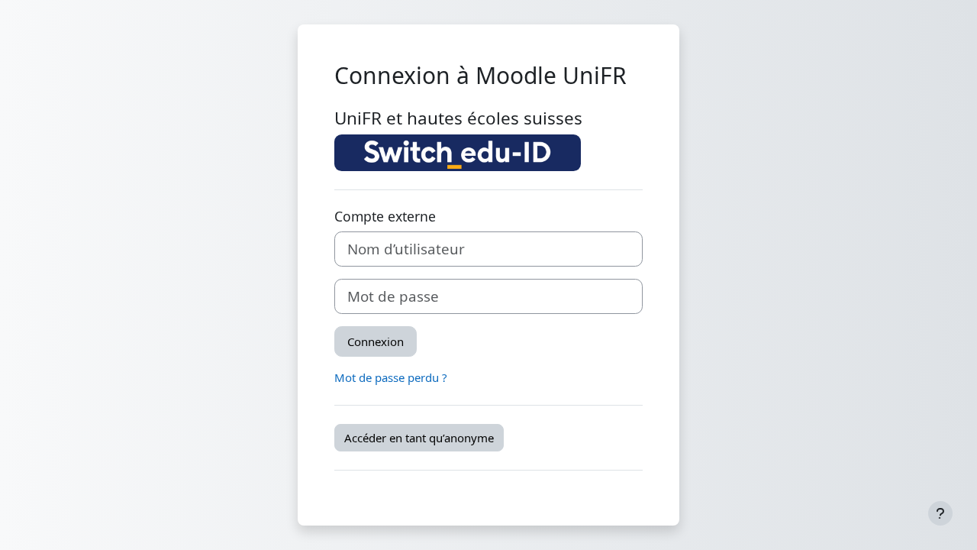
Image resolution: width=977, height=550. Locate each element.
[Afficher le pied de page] (940, 513)
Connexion (375, 341)
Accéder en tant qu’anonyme (419, 437)
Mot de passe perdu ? (390, 377)
